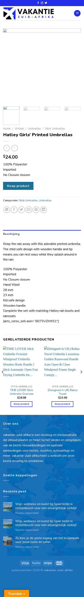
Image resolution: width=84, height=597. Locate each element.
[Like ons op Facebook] (38, 3)
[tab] (42, 234)
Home (7, 128)
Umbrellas (34, 128)
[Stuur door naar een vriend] (28, 209)
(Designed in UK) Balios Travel (63, 392)
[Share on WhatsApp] (6, 209)
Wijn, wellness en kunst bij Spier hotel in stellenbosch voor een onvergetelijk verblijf (45, 506)
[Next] (74, 66)
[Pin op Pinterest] (36, 209)
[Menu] (77, 13)
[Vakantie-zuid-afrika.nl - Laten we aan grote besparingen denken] (28, 13)
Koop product (18, 186)
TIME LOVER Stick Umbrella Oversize (21, 392)
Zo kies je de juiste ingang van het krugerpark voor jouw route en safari (47, 540)
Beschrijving (11, 234)
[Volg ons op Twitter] (46, 3)
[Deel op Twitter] (21, 209)
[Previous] (9, 66)
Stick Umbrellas (55, 128)
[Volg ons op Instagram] (42, 3)
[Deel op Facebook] (14, 209)
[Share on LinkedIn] (43, 209)
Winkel (19, 128)
